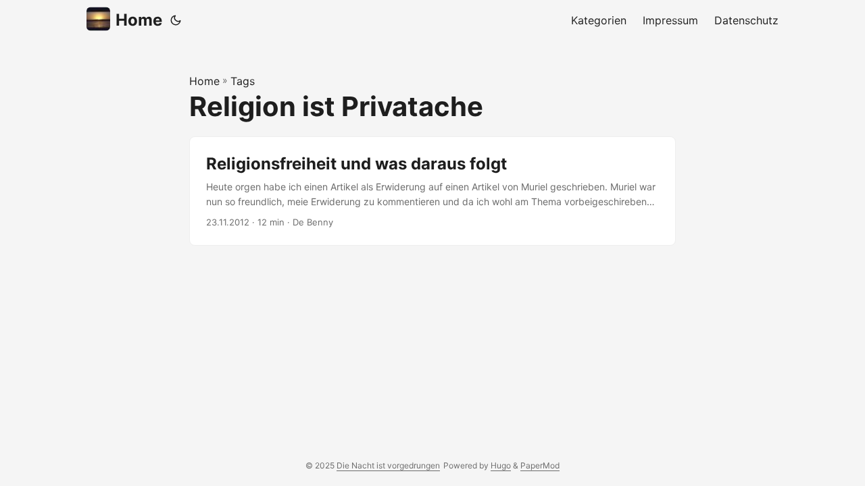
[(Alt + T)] (176, 20)
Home (139, 20)
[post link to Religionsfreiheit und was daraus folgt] (432, 191)
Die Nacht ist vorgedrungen (388, 465)
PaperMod (540, 465)
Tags (242, 81)
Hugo (501, 465)
